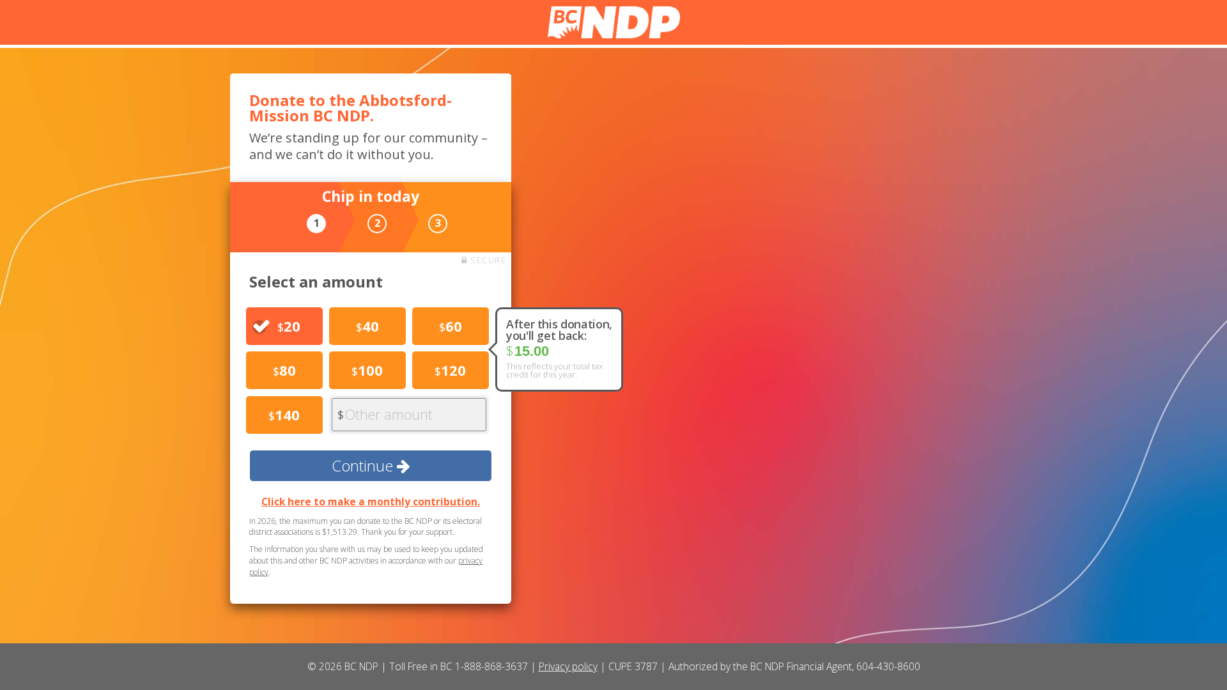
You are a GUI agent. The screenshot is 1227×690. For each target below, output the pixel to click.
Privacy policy (568, 666)
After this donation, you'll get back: (559, 329)
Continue (364, 465)
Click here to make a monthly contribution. (370, 501)
